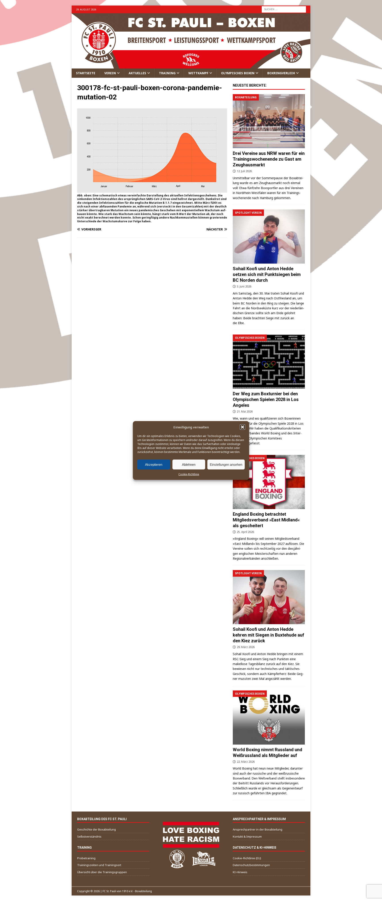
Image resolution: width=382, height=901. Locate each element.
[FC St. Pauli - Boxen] (191, 66)
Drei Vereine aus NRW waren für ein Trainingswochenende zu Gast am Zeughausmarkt (269, 159)
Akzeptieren (153, 464)
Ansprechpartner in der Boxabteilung (257, 829)
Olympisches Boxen (237, 73)
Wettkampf (198, 73)
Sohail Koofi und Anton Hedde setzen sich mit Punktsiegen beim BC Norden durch (267, 274)
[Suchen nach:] (284, 9)
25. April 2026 (245, 532)
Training (167, 73)
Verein (110, 73)
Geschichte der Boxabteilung (96, 829)
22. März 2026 (246, 762)
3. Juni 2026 (244, 286)
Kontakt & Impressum (247, 836)
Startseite (85, 73)
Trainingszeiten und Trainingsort (99, 865)
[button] (242, 427)
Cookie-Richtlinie (188, 474)
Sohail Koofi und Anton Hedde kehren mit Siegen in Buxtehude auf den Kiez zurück (268, 635)
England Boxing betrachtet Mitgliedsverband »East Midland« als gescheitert (266, 519)
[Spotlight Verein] (269, 236)
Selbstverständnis (89, 836)
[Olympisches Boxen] (269, 362)
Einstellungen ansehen (226, 464)
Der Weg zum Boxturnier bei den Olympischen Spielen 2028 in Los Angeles (266, 399)
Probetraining (86, 858)
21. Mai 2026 (245, 411)
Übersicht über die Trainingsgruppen (102, 872)
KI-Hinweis (240, 872)
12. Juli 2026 (244, 171)
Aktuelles (137, 73)
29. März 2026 (246, 647)
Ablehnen (188, 464)
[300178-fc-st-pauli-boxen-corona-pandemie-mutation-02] (152, 190)
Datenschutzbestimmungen (251, 865)
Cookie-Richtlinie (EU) (247, 858)
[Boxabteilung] (269, 121)
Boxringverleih (281, 73)
